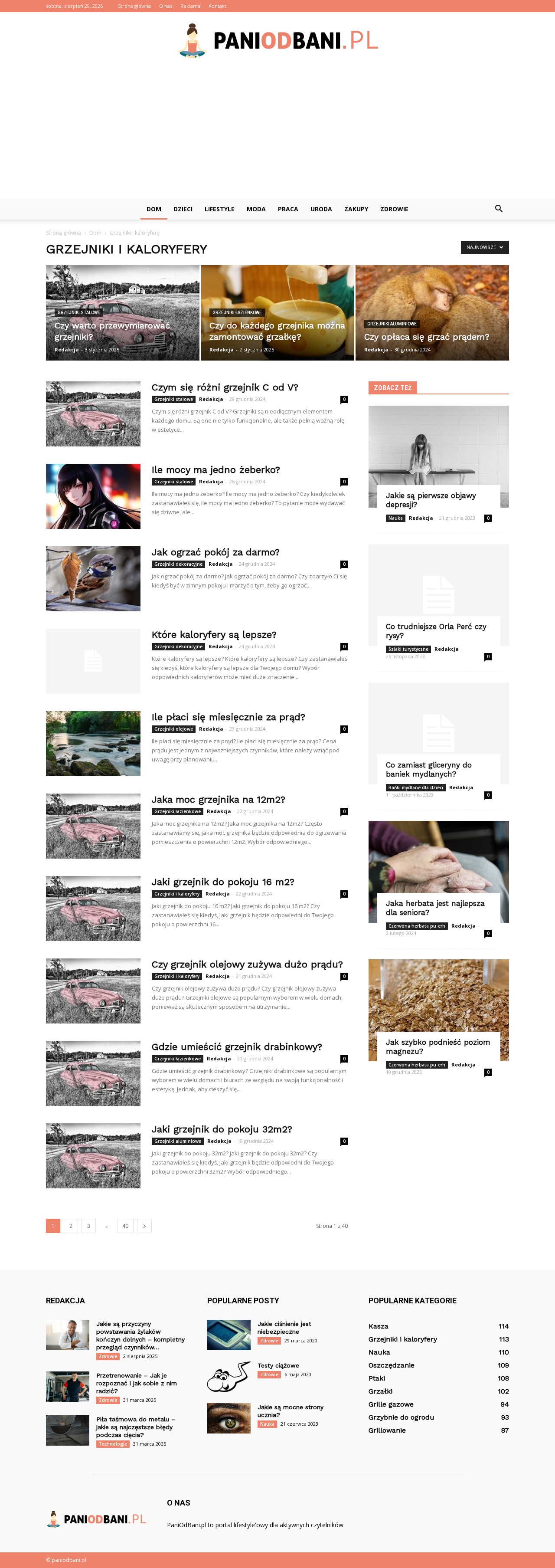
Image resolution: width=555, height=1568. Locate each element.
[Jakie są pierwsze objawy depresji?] (439, 457)
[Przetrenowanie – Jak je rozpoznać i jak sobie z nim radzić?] (67, 1386)
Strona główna (134, 6)
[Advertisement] (277, 133)
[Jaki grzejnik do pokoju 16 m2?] (93, 908)
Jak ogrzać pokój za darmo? (216, 552)
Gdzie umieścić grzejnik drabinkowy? (237, 1046)
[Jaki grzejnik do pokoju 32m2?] (93, 1155)
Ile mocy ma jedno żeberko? (216, 469)
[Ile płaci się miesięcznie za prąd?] (93, 743)
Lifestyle (220, 209)
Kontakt (217, 6)
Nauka (395, 518)
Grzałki (380, 1391)
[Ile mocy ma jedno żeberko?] (93, 496)
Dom (154, 209)
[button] (498, 209)
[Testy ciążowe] (229, 1376)
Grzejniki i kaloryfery (176, 894)
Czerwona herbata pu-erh (416, 926)
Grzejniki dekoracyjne (178, 564)
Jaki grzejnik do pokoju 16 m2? (223, 881)
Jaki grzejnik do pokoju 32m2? (222, 1129)
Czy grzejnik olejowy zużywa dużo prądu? (247, 964)
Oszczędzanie (392, 1365)
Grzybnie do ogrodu (401, 1417)
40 (125, 1226)
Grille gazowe (391, 1404)
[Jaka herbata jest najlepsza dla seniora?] (439, 872)
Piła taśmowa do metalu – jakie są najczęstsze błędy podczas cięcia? (135, 1427)
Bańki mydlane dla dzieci (415, 787)
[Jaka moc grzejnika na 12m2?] (93, 826)
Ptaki (377, 1378)
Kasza (378, 1326)
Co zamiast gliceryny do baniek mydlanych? (429, 769)
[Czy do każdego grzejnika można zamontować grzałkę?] (277, 313)
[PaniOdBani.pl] (277, 40)
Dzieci (183, 209)
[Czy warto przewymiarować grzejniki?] (122, 313)
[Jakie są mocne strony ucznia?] (229, 1418)
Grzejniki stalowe (79, 312)
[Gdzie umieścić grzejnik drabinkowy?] (93, 1073)
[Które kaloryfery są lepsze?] (93, 661)
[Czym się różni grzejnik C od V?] (93, 413)
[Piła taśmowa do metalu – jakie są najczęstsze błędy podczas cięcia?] (67, 1430)
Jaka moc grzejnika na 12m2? (218, 799)
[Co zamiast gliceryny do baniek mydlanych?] (439, 733)
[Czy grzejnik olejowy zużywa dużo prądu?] (93, 990)
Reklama (190, 6)
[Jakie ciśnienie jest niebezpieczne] (229, 1335)
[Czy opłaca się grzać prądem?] (432, 313)
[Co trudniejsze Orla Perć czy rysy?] (439, 595)
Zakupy (356, 209)
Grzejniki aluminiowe (392, 323)
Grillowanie (387, 1430)
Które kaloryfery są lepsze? (214, 634)
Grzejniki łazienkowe (237, 312)
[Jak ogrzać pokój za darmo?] (93, 578)
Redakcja (67, 349)
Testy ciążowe (278, 1365)
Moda (256, 209)
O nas (165, 6)
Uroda (321, 209)
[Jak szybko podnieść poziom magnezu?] (439, 1010)
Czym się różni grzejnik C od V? (225, 387)
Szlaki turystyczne (408, 649)
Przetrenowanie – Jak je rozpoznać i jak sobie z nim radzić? (136, 1383)
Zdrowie (394, 209)
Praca (288, 209)
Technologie (113, 1444)
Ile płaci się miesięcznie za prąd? (228, 717)
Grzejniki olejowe (173, 729)
